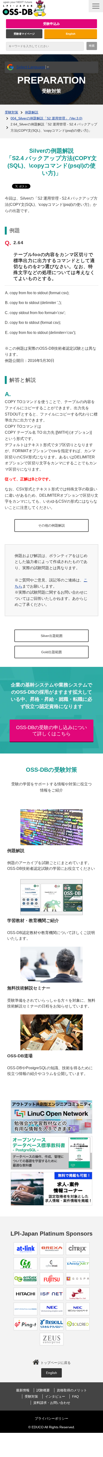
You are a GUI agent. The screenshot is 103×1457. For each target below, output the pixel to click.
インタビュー (55, 1396)
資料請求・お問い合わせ (51, 1403)
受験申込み (51, 24)
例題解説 (31, 112)
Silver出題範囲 (52, 636)
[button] (96, 6)
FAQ (75, 1396)
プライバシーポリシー (51, 1418)
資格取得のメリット (72, 1390)
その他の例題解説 (51, 525)
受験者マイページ (24, 33)
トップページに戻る (55, 1363)
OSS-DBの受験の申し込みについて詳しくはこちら (51, 730)
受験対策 (11, 112)
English (70, 33)
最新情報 (22, 1390)
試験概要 (43, 1390)
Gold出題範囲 (51, 652)
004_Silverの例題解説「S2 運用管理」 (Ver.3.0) (46, 118)
